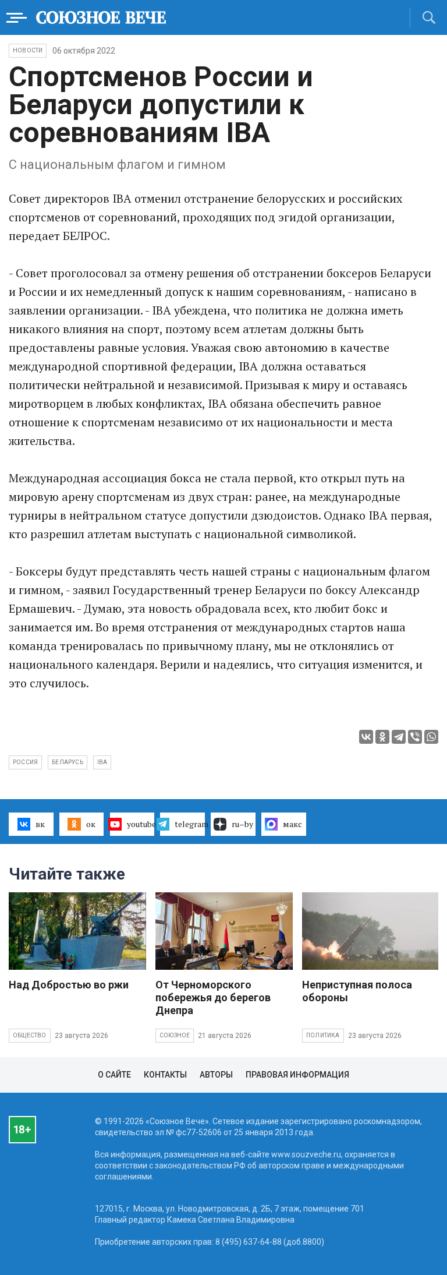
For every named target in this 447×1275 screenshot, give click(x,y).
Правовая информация (297, 1074)
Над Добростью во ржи (69, 985)
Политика (323, 1035)
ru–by (242, 823)
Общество (30, 1035)
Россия (25, 762)
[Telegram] (399, 737)
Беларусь (67, 762)
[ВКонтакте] (366, 737)
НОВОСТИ (27, 50)
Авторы (216, 1074)
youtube (141, 823)
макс (292, 823)
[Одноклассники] (382, 737)
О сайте (114, 1074)
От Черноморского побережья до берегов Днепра (213, 997)
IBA (102, 762)
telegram (190, 823)
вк (40, 823)
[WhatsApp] (431, 737)
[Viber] (415, 737)
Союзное (174, 1035)
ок (90, 823)
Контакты (165, 1074)
